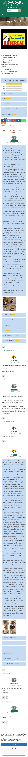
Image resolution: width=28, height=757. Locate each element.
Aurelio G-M (15, 141)
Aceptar (14, 744)
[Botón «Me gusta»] (3, 347)
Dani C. (14, 360)
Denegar (14, 748)
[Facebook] (3, 120)
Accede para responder (8, 350)
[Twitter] (8, 120)
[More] (3, 123)
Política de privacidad (15, 755)
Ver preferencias (14, 752)
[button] (26, 730)
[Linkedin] (18, 120)
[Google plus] (13, 120)
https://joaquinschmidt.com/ (11, 71)
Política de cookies (7, 755)
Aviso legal (22, 755)
